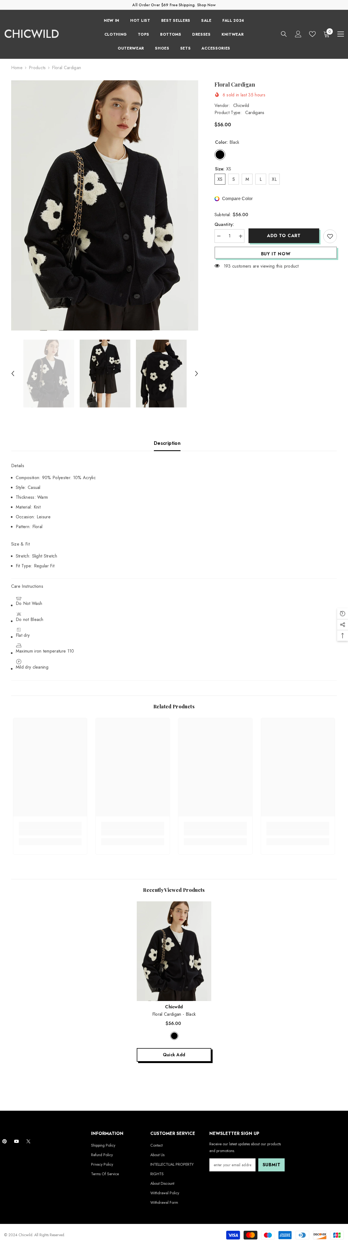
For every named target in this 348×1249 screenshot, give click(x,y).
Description (167, 443)
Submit (272, 1165)
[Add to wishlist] (330, 236)
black (174, 1036)
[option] (104, 205)
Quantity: (224, 225)
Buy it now (276, 254)
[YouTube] (16, 1141)
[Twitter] (28, 1141)
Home (17, 68)
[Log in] (298, 34)
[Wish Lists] (312, 34)
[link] (50, 832)
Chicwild (241, 105)
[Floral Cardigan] (174, 951)
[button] (13, 373)
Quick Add (174, 1055)
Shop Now (206, 5)
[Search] (283, 34)
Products (37, 68)
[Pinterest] (4, 1141)
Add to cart (284, 235)
